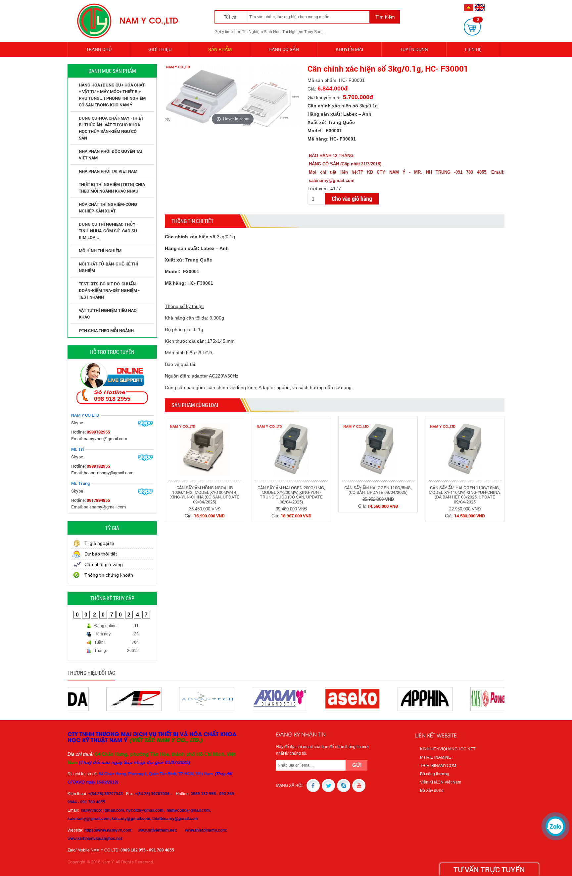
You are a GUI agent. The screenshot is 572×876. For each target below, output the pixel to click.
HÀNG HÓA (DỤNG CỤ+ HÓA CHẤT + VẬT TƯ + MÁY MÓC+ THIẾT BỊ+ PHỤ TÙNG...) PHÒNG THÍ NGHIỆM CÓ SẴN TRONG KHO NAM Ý (112, 95)
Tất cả (230, 17)
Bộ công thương (434, 774)
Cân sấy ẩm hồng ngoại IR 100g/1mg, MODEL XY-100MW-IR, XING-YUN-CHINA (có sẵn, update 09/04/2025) (204, 495)
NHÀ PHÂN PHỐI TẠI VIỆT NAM (108, 171)
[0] (472, 27)
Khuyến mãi (349, 49)
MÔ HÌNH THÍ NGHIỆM (100, 251)
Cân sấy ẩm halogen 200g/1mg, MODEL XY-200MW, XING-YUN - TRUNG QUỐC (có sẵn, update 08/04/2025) (291, 495)
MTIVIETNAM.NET (436, 757)
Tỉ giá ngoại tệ (99, 543)
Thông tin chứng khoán (108, 575)
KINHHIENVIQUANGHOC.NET (447, 749)
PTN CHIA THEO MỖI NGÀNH (106, 330)
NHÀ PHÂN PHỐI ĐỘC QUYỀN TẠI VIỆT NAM (110, 154)
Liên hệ (473, 49)
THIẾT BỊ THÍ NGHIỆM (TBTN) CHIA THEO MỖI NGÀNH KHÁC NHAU (112, 187)
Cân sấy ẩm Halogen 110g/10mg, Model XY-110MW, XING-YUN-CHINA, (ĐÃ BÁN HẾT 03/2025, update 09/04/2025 (465, 495)
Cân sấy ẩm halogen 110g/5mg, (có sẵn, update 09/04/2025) (378, 490)
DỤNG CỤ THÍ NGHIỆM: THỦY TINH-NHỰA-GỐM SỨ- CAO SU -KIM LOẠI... (109, 230)
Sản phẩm (220, 49)
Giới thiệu (159, 49)
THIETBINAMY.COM (438, 765)
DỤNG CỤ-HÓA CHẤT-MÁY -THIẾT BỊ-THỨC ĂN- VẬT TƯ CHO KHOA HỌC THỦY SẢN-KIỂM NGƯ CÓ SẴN (111, 128)
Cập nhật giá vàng (103, 564)
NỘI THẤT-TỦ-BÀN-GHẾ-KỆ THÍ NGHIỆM (108, 267)
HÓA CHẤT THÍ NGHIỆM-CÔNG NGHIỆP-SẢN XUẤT (108, 207)
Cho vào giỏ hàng (352, 199)
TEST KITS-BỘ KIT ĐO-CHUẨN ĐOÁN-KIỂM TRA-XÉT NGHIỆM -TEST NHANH (109, 290)
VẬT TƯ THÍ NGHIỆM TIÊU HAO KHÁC (108, 313)
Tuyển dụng (414, 49)
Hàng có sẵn (283, 49)
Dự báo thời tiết (100, 553)
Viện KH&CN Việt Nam (440, 782)
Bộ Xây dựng (432, 790)
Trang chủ (99, 49)
